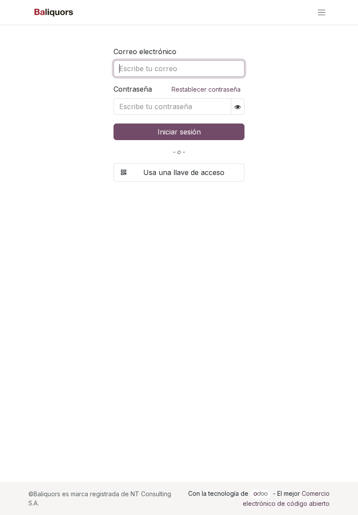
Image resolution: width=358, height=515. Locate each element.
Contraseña (177, 89)
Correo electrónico (145, 51)
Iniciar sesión (179, 131)
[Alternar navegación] (321, 12)
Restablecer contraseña (206, 89)
